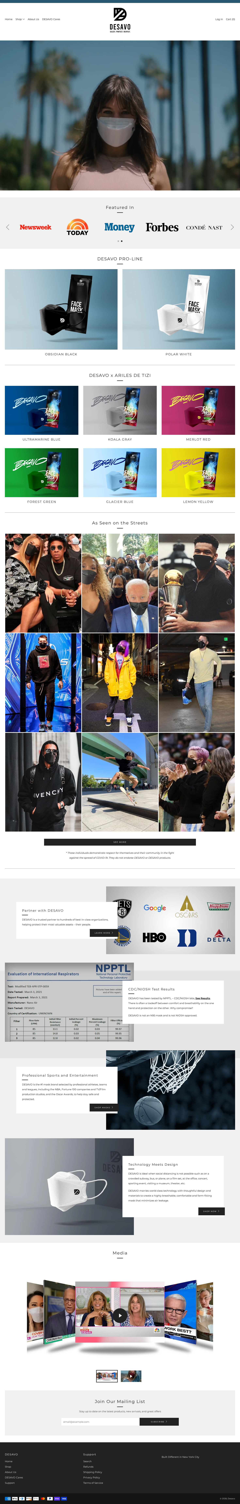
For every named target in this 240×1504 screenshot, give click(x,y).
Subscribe (157, 1422)
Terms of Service (93, 1482)
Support (10, 1482)
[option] (120, 115)
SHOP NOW (210, 1211)
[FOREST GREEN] (41, 472)
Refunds (88, 1466)
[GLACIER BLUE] (120, 472)
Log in (219, 19)
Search (87, 1461)
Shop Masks (102, 1107)
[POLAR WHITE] (178, 309)
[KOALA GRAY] (120, 410)
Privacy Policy (91, 1477)
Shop (19, 19)
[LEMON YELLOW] (198, 472)
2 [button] (121, 241)
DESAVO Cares (51, 19)
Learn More (102, 933)
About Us (33, 19)
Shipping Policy (92, 1472)
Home (8, 19)
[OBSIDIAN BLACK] (61, 309)
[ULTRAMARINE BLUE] (41, 410)
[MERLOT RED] (198, 410)
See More (120, 842)
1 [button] (118, 241)
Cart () (230, 19)
